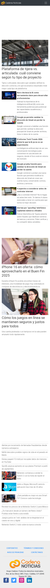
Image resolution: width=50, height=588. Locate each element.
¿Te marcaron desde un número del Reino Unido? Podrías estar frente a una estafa (22, 512)
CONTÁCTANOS (37, 552)
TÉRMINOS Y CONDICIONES (34, 548)
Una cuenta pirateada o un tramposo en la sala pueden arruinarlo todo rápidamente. (24, 333)
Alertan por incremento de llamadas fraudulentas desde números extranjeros (24, 446)
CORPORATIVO (12, 548)
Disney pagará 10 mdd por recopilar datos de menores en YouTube (24, 460)
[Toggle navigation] (46, 3)
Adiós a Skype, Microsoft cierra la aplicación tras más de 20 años (30, 485)
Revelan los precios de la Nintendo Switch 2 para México (25, 507)
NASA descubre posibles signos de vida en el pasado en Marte (25, 453)
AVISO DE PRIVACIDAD (15, 552)
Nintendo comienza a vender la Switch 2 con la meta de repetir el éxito (30, 476)
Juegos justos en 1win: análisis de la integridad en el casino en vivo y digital (23, 519)
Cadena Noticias (13, 3)
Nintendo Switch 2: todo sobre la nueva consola (21, 525)
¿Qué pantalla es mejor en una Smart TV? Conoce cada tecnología (32, 496)
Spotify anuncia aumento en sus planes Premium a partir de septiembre (25, 467)
